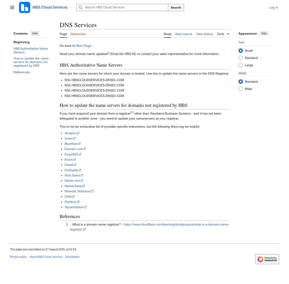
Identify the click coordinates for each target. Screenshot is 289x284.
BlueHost (71, 144)
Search (176, 7)
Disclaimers (72, 256)
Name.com (72, 180)
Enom (69, 159)
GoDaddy (71, 170)
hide (35, 33)
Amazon (70, 133)
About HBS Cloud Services (46, 256)
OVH (68, 196)
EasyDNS (71, 154)
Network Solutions (77, 191)
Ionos (68, 138)
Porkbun (71, 202)
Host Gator (72, 175)
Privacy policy (18, 256)
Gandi (69, 165)
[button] (12, 7)
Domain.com (74, 149)
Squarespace (74, 207)
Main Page (83, 45)
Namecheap (73, 186)
